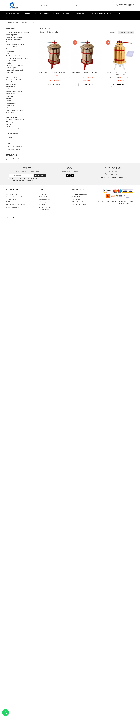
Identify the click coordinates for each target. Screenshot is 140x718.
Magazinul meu (13, 190)
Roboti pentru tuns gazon (14, 110)
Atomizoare (10, 49)
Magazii (8, 75)
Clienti (42, 190)
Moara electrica (11, 82)
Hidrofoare (9, 72)
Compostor (9, 53)
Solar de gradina (11, 115)
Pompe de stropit (11, 103)
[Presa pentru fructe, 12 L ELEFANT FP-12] (53, 55)
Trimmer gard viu (11, 122)
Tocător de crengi (11, 117)
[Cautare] (77, 5)
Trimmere (9, 124)
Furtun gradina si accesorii (14, 70)
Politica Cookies (11, 199)
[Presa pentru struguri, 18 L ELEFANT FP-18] (86, 55)
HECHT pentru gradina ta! (97, 13)
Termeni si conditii (12, 194)
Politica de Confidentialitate (15, 197)
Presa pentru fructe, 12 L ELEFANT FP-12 (53, 72)
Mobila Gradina (11, 84)
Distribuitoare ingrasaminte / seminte (18, 58)
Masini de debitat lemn (13, 77)
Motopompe (10, 96)
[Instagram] (72, 175)
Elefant (10, 138)
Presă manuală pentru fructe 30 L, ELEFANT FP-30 (119, 73)
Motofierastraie (11, 94)
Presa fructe (10, 105)
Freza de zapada (11, 68)
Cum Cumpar (43, 194)
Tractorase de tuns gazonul (15, 119)
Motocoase (9, 89)
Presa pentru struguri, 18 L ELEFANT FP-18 (86, 73)
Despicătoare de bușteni (14, 56)
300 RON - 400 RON (14, 147)
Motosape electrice (12, 98)
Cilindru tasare (10, 51)
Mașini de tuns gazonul (13, 79)
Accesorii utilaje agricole (13, 39)
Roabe (8, 108)
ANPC (8, 202)
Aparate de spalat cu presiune (15, 44)
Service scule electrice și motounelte (69, 13)
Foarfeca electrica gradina (14, 65)
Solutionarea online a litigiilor (15, 204)
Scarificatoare (10, 112)
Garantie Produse (44, 210)
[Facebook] (68, 175)
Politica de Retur (44, 197)
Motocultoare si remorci (14, 91)
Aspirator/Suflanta (12, 46)
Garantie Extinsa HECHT (119, 13)
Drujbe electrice (11, 61)
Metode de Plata (44, 199)
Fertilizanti (9, 63)
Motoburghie (10, 86)
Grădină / (23, 22)
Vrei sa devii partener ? (13, 207)
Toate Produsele (13, 13)
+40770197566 (114, 174)
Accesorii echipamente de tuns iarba (17, 32)
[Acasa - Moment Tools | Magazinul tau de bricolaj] (17, 5)
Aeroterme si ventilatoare (14, 42)
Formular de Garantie (33, 13)
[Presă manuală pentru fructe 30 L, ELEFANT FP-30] (119, 55)
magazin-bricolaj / (13, 22)
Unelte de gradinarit (12, 129)
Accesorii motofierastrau (14, 37)
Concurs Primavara (45, 207)
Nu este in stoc (13, 159)
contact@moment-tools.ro (114, 177)
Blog (8, 17)
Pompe (8, 101)
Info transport (43, 202)
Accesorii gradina (11, 35)
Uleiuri (8, 127)
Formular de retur (44, 204)
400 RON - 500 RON (14, 150)
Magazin (47, 13)
